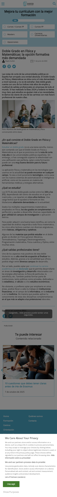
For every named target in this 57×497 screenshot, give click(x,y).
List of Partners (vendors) (15, 477)
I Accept (11, 484)
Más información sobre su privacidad (29, 456)
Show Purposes (11, 492)
